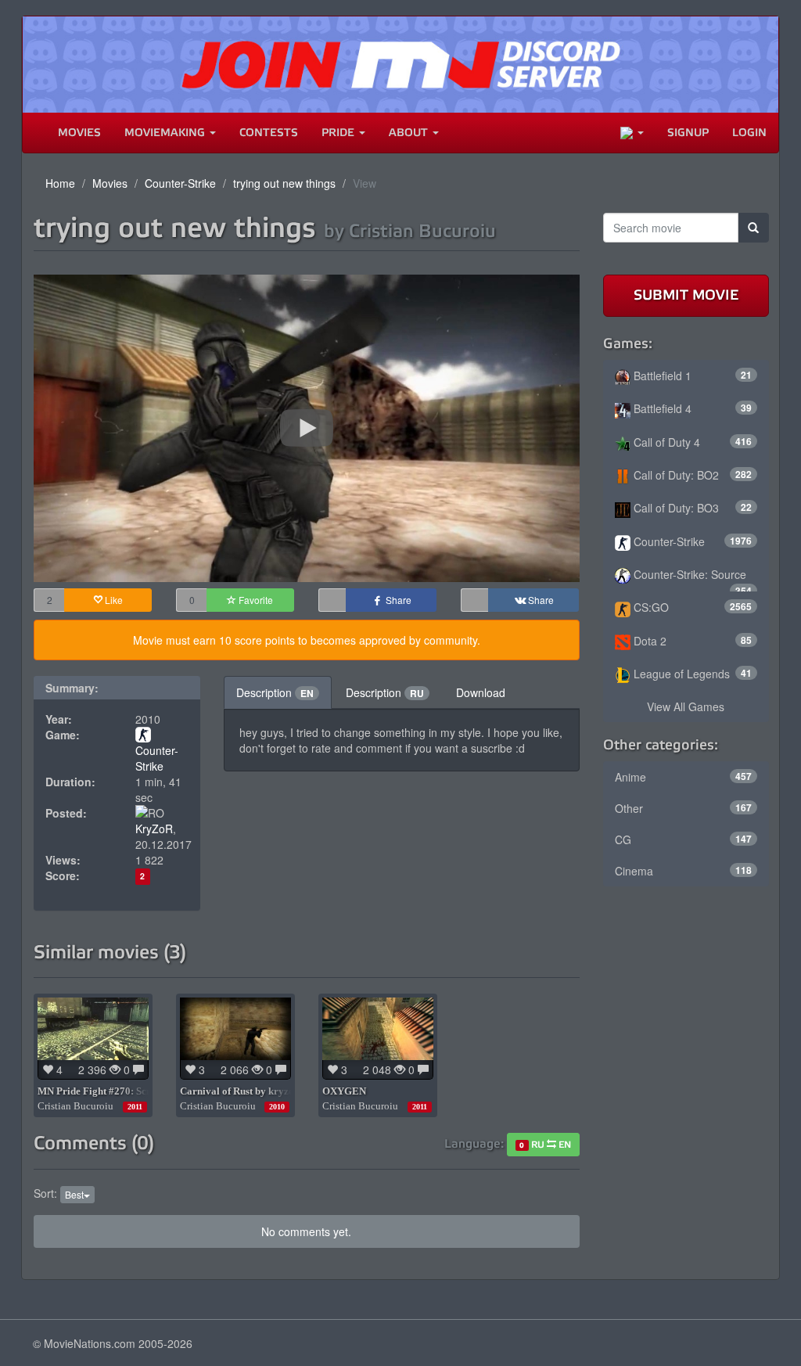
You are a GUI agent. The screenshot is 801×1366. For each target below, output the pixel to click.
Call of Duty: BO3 (691, 508)
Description (275, 692)
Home (60, 183)
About (410, 132)
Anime (684, 777)
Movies (79, 132)
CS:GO (691, 607)
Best (74, 1194)
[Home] (34, 133)
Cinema (684, 871)
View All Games (685, 706)
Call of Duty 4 (691, 442)
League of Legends (691, 673)
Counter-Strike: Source (691, 578)
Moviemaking (166, 132)
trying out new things (284, 183)
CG (684, 839)
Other (684, 808)
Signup (688, 132)
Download (480, 692)
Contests (268, 132)
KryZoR (154, 828)
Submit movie (686, 295)
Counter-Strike (180, 183)
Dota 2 (691, 641)
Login (749, 132)
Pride (339, 132)
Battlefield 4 (691, 408)
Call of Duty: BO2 (691, 475)
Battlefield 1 (691, 375)
